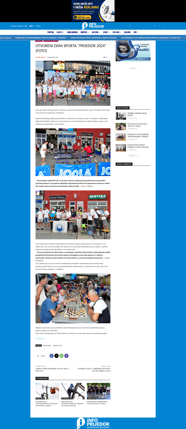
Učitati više (132, 156)
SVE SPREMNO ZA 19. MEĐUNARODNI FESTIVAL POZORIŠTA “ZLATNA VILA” (138, 38)
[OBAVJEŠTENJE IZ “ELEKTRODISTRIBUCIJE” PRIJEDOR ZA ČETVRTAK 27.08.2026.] (47, 391)
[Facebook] (154, 26)
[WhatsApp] (61, 356)
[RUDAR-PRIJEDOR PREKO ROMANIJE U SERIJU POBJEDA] (121, 147)
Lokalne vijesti (40, 398)
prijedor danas (57, 345)
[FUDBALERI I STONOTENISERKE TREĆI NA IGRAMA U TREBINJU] (121, 137)
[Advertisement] (133, 82)
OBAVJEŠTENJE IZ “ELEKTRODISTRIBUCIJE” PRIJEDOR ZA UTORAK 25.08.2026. (72, 403)
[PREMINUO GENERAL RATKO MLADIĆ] (121, 116)
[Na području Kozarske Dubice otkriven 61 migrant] (121, 126)
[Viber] (66, 356)
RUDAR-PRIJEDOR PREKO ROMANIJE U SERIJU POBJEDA (81, 38)
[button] (130, 26)
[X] (164, 26)
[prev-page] (37, 411)
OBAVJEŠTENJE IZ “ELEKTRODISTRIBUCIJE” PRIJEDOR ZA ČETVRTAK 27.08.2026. (46, 403)
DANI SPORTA (47, 345)
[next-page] (40, 411)
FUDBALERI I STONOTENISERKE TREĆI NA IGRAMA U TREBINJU (27, 38)
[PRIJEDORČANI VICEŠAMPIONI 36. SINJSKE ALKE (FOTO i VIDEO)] (98, 391)
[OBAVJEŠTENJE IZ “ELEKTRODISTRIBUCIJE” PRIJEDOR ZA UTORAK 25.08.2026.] (73, 391)
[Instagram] (159, 26)
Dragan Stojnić (40, 57)
